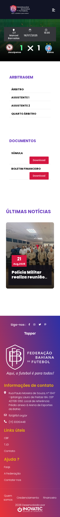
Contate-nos (12, 480)
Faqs (7, 467)
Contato (9, 451)
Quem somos (8, 498)
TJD (6, 444)
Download (39, 160)
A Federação (12, 473)
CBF (6, 438)
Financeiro (49, 498)
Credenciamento (28, 498)
